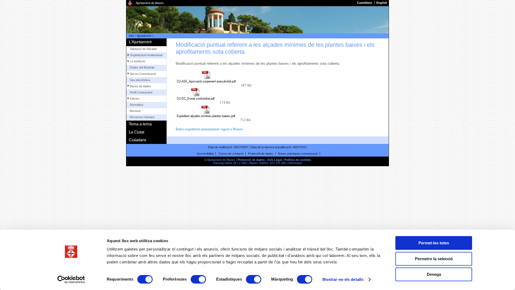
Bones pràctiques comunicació (298, 153)
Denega (434, 274)
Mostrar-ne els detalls (342, 279)
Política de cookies (297, 159)
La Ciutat (136, 132)
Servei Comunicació (143, 73)
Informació (295, 163)
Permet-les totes (433, 243)
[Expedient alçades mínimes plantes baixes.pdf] (208, 113)
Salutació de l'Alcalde (143, 48)
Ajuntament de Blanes (150, 3)
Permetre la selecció (434, 258)
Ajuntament (144, 35)
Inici (131, 35)
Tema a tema (140, 124)
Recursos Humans (142, 117)
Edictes (134, 98)
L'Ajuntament (140, 41)
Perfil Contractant (141, 92)
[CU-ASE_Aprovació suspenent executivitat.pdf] (208, 78)
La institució (137, 61)
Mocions (135, 111)
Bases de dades (140, 86)
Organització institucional (146, 55)
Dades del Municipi (142, 67)
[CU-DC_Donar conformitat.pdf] (197, 96)
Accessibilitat (205, 153)
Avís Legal (274, 159)
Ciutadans (137, 139)
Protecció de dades (260, 153)
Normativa (136, 104)
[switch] (198, 279)
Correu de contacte (231, 153)
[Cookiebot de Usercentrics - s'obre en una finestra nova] (71, 280)
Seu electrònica (140, 80)
